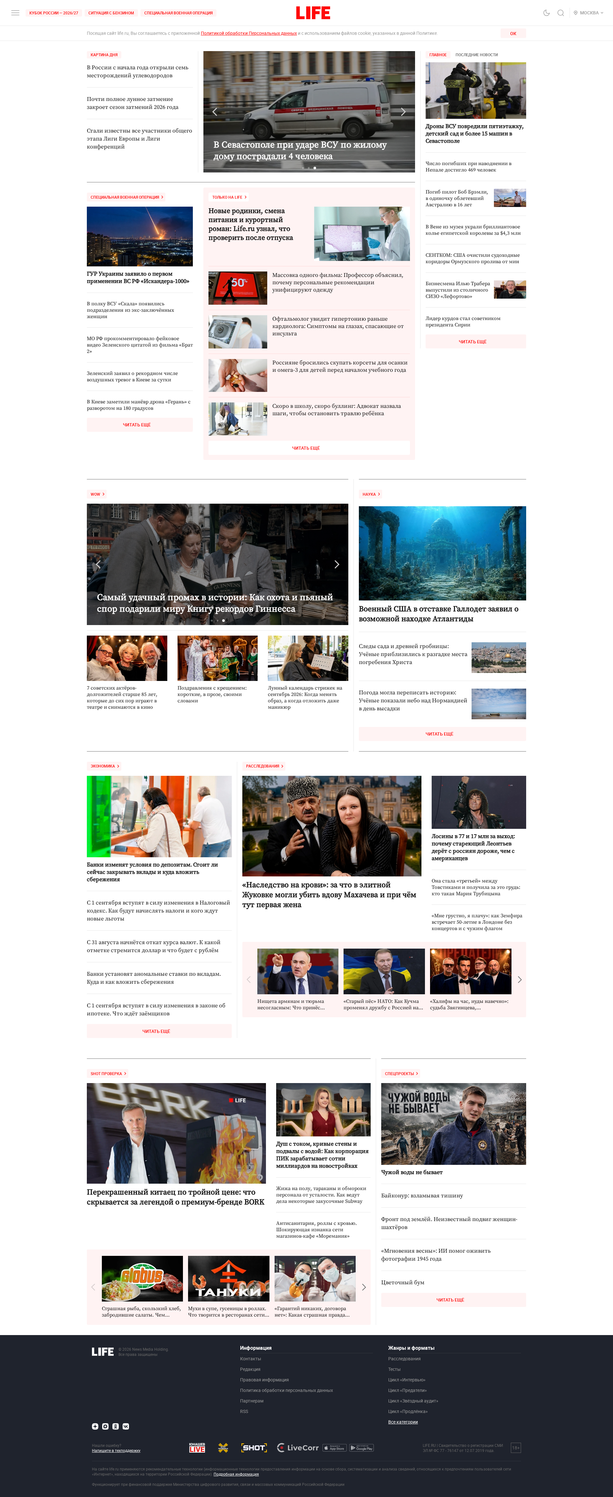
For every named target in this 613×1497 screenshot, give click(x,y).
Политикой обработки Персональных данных (249, 33)
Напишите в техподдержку (116, 1450)
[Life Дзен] (95, 1426)
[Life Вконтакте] (126, 1426)
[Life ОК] (115, 1426)
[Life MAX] (105, 1426)
